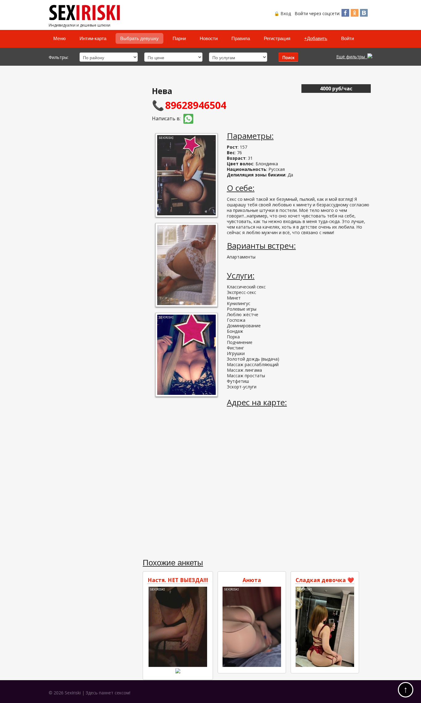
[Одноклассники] (354, 15)
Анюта (252, 580)
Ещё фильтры (351, 57)
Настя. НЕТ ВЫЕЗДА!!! (178, 580)
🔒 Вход (282, 13)
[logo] (86, 18)
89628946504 (195, 105)
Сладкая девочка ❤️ (325, 580)
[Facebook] (345, 15)
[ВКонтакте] (364, 15)
